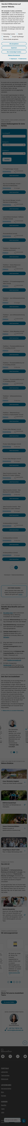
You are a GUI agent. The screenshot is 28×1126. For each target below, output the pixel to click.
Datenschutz (23, 58)
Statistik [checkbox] (20, 34)
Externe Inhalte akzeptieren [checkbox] (10, 39)
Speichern (14, 48)
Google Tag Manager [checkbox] (18, 36)
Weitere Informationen (14, 55)
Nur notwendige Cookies (14, 52)
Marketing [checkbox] (6, 36)
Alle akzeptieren (14, 44)
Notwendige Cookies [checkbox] (9, 34)
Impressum (14, 58)
